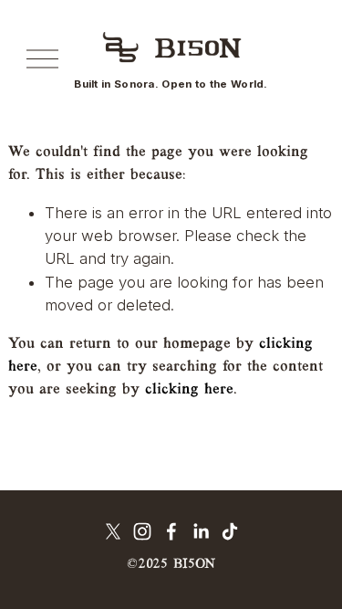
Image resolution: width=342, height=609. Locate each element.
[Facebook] (171, 531)
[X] (113, 531)
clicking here (189, 389)
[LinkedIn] (201, 531)
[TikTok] (230, 531)
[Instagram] (142, 531)
